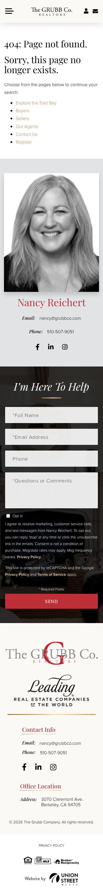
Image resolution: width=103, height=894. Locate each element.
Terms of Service (51, 574)
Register (24, 142)
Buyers (22, 110)
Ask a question (95, 11)
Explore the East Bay (36, 103)
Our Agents (27, 126)
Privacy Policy (29, 557)
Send (51, 601)
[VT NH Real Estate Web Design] (51, 879)
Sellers (22, 118)
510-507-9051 (60, 331)
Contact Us (26, 134)
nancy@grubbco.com (60, 318)
